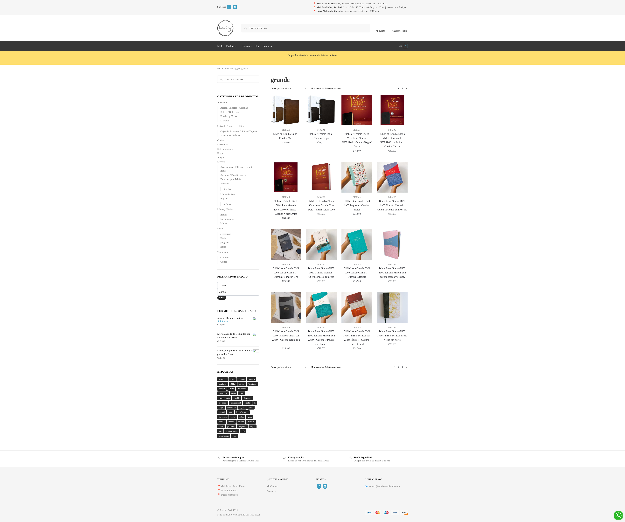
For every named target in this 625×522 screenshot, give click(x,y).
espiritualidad (235, 403)
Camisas (224, 257)
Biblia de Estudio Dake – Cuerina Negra (321, 135)
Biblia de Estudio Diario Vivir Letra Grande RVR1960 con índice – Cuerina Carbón (392, 140)
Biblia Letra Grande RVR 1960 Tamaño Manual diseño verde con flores (392, 335)
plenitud (251, 422)
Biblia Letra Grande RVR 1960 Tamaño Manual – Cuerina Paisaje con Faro (321, 272)
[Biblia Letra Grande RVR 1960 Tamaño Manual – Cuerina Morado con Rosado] (392, 177)
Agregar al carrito (286, 158)
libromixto (223, 417)
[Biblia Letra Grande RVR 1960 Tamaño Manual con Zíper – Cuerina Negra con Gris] (286, 307)
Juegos (220, 157)
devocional (223, 393)
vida (243, 431)
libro (230, 412)
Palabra (241, 422)
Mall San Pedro (229, 490)
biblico (241, 384)
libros (223, 246)
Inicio (220, 68)
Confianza (252, 384)
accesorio (222, 379)
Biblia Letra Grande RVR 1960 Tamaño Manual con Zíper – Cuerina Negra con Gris (286, 337)
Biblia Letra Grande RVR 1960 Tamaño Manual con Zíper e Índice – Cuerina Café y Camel (356, 337)
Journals (224, 183)
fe (255, 403)
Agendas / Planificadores (233, 175)
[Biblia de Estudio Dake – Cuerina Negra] (321, 110)
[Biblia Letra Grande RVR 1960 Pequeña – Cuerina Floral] (356, 177)
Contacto (271, 491)
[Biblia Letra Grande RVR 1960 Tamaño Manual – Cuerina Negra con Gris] (286, 244)
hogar (221, 407)
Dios (241, 393)
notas (250, 417)
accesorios (225, 234)
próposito (242, 426)
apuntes (252, 379)
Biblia (223, 238)
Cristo (231, 389)
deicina (221, 422)
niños (241, 417)
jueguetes (225, 242)
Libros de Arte (227, 194)
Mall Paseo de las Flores (233, 486)
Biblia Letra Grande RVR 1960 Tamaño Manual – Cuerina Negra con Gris (286, 272)
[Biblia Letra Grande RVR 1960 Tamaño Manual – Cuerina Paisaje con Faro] (321, 244)
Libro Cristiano (242, 412)
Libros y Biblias (225, 209)
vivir (234, 436)
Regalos (224, 198)
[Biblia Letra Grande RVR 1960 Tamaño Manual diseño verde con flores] (392, 307)
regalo (252, 426)
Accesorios (223, 102)
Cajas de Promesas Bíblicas (231, 126)
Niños (220, 228)
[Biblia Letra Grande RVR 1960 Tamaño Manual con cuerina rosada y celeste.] (392, 244)
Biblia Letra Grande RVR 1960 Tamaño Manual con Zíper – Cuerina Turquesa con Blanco (321, 337)
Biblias (286, 130)
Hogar (220, 153)
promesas (231, 426)
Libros (223, 223)
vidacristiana (224, 436)
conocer (222, 389)
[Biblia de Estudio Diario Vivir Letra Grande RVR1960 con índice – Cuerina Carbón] (392, 110)
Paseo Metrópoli (229, 494)
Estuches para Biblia (230, 179)
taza (220, 431)
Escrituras (247, 398)
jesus (251, 407)
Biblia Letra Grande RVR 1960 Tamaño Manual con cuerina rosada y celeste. (392, 272)
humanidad (231, 407)
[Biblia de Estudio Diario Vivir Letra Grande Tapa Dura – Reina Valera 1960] (321, 177)
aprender (241, 379)
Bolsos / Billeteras (229, 112)
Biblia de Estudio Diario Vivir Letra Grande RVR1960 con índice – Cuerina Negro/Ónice (285, 207)
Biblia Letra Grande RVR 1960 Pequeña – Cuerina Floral (357, 205)
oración (231, 422)
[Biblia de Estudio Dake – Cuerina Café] (286, 110)
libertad (222, 412)
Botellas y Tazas (228, 116)
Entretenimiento (225, 149)
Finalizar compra (399, 31)
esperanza (222, 403)
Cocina (220, 140)
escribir (236, 398)
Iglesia (242, 407)
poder (221, 426)
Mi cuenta (380, 31)
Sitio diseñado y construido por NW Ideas (238, 514)
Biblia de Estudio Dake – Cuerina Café (286, 135)
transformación (231, 431)
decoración (242, 389)
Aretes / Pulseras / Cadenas (234, 107)
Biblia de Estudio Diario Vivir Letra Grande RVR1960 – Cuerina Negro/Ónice (356, 140)
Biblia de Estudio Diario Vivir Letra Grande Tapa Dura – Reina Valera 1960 (321, 205)
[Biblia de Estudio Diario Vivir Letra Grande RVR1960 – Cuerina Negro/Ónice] (356, 110)
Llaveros (224, 120)
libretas (227, 189)
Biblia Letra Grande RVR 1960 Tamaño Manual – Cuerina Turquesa (357, 272)
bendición (222, 384)
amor (232, 379)
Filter (221, 297)
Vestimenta (222, 252)
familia (247, 403)
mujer (233, 417)
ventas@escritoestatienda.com (384, 486)
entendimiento (224, 398)
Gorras (223, 261)
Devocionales (227, 219)
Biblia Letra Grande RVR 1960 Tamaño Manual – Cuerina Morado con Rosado (392, 205)
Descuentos (223, 144)
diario (233, 393)
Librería (221, 161)
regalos (227, 204)
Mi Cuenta (272, 486)
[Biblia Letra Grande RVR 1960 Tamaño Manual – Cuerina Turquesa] (356, 244)
